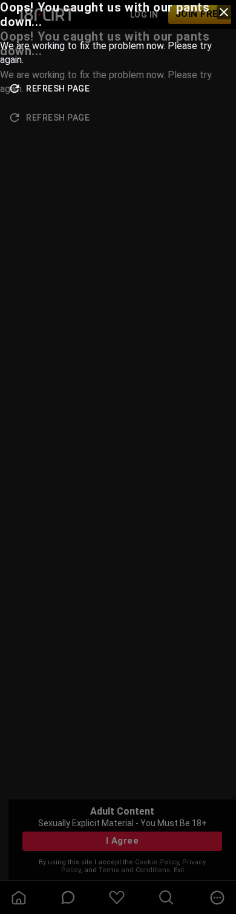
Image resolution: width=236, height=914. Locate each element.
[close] (224, 12)
